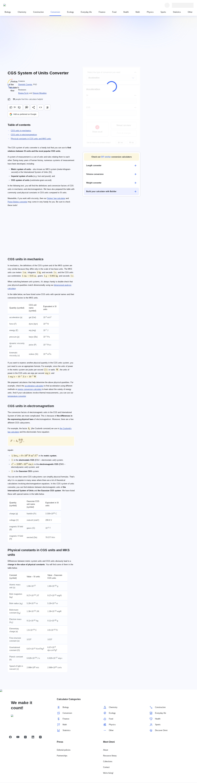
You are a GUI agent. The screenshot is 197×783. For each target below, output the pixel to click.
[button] (111, 157)
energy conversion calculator (30, 389)
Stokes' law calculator (56, 198)
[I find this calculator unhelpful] (20, 107)
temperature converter (17, 396)
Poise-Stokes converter (17, 202)
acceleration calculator (34, 386)
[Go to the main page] (16, 5)
